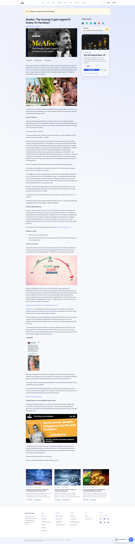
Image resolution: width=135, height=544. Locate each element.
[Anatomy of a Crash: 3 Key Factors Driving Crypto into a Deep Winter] (67, 477)
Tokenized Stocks (60, 524)
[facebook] (83, 23)
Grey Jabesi (28, 487)
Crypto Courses (45, 522)
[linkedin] (95, 23)
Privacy (86, 516)
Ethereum (43, 519)
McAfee (28, 70)
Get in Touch (73, 524)
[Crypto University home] (22, 2)
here (34, 411)
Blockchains (59, 519)
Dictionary (44, 530)
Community (73, 519)
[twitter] (91, 23)
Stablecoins (59, 522)
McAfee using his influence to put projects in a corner (42, 305)
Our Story (72, 516)
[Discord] (108, 522)
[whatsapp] (87, 23)
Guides (43, 524)
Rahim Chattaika (30, 26)
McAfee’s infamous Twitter (34, 396)
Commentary (47, 60)
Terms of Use (88, 519)
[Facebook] (100, 522)
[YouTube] (104, 518)
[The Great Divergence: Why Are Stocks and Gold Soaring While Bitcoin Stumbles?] (96, 477)
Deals (108, 2)
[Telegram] (104, 522)
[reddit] (99, 23)
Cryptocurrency (38, 60)
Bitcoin (43, 516)
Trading (43, 527)
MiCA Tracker (59, 516)
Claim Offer (91, 70)
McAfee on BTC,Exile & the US (62, 227)
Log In (114, 2)
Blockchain (29, 60)
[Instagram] (108, 518)
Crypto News (29, 499)
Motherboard (30, 309)
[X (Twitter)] (100, 518)
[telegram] (103, 23)
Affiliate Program (74, 522)
